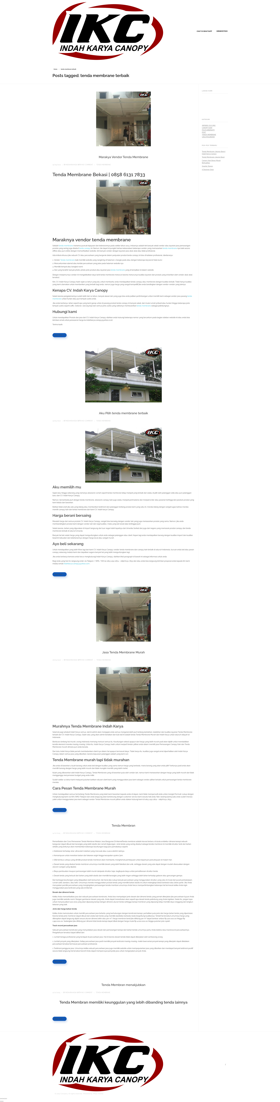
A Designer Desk (208, 169)
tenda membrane (66, 246)
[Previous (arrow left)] (1, 1101)
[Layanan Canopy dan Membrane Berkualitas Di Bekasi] (107, 31)
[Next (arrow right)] (3, 1101)
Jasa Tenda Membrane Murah (123, 652)
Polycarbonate (208, 130)
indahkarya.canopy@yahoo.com (77, 564)
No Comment (87, 165)
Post (204, 132)
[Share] (3, 1098)
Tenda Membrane (103, 165)
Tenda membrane (67, 260)
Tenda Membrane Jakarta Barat (213, 157)
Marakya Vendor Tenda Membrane (123, 157)
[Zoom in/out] (6, 1098)
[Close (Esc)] (1, 1098)
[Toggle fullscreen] (4, 1098)
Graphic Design (207, 166)
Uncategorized (208, 137)
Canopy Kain (207, 128)
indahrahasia (72, 165)
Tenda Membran (123, 825)
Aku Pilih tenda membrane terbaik (123, 413)
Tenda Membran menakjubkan (123, 985)
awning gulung (208, 125)
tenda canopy (84, 248)
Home (55, 69)
